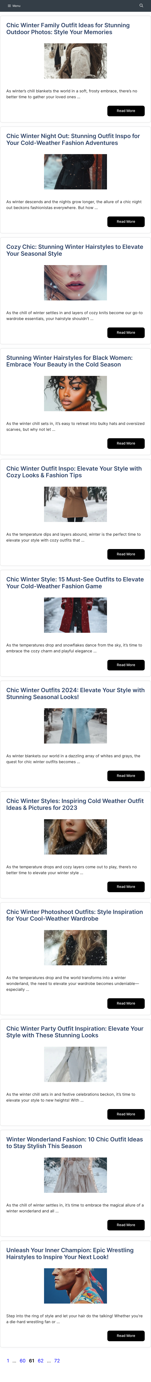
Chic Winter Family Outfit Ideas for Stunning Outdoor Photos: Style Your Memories (68, 28)
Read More (126, 111)
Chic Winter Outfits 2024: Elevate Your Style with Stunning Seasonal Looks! (75, 693)
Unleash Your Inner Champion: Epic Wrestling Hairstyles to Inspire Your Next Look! (70, 1253)
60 (23, 1361)
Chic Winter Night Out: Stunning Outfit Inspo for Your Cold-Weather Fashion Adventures (73, 139)
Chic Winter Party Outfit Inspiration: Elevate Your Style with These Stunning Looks (75, 1032)
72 (57, 1361)
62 (41, 1361)
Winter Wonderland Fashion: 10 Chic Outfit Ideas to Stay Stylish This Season (74, 1143)
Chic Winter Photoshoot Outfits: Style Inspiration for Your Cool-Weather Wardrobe (74, 915)
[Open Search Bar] (141, 6)
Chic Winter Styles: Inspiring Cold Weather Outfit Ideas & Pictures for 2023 (75, 804)
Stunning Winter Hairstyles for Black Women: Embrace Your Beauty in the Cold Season (69, 361)
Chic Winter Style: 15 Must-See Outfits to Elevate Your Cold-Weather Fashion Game (75, 583)
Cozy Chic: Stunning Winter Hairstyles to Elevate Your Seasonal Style (74, 250)
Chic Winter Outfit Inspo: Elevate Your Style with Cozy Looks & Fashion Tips (74, 472)
